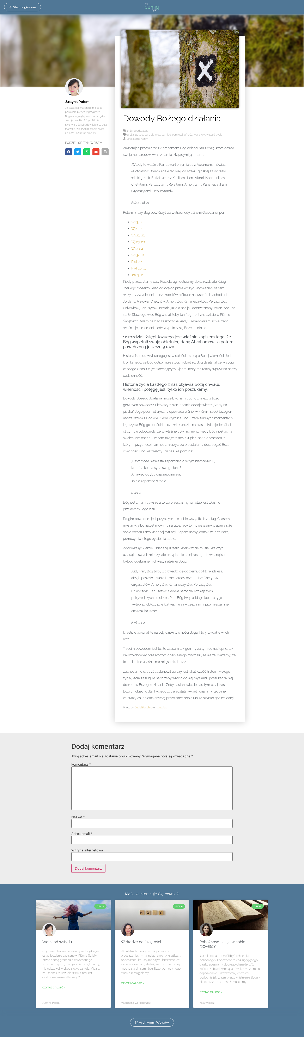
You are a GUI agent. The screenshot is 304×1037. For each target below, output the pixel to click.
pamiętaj (177, 134)
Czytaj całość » (53, 987)
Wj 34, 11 (137, 255)
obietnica (154, 134)
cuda (144, 134)
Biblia (130, 134)
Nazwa (78, 817)
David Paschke (144, 707)
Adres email (81, 833)
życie (219, 134)
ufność (188, 134)
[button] (68, 151)
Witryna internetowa (87, 850)
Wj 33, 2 (137, 248)
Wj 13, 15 (137, 229)
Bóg (137, 134)
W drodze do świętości (141, 942)
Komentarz (81, 764)
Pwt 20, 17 (139, 268)
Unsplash (162, 707)
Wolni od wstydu (57, 942)
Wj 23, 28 (138, 242)
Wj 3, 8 (136, 222)
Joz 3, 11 (137, 275)
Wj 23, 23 (138, 235)
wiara (197, 134)
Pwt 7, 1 (137, 262)
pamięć (166, 134)
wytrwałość (208, 134)
